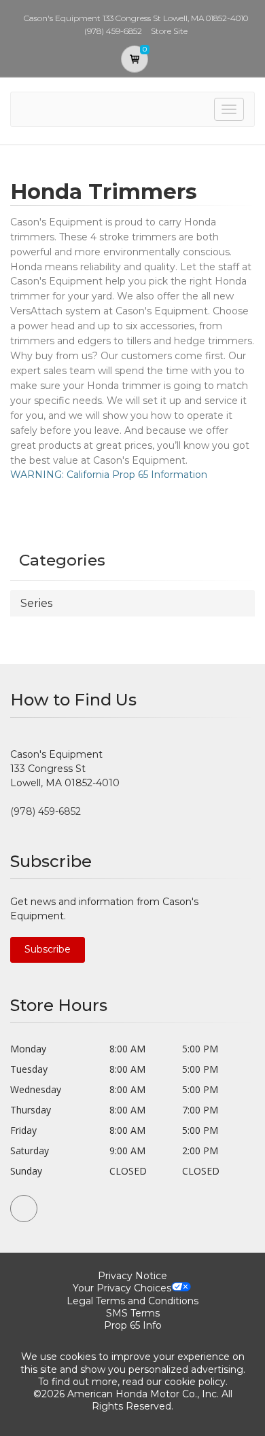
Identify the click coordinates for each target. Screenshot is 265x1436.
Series (36, 603)
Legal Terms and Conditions (132, 1301)
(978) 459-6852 (45, 811)
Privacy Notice (132, 1276)
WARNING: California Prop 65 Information (108, 474)
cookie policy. (196, 1382)
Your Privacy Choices (122, 1288)
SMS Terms (133, 1313)
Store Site (169, 31)
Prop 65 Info (133, 1325)
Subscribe (47, 949)
